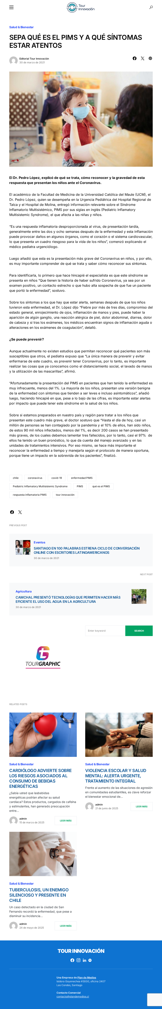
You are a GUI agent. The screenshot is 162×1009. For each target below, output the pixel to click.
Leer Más (66, 820)
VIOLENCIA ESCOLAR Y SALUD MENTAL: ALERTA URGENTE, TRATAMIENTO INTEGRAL (115, 776)
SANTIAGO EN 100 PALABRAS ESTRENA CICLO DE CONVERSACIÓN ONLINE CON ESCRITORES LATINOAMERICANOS (86, 550)
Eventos (39, 542)
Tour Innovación (81, 951)
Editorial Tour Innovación (34, 58)
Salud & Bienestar (21, 27)
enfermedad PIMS (82, 477)
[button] (11, 7)
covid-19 (56, 477)
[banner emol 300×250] (43, 658)
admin (23, 818)
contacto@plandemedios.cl (73, 996)
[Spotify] (90, 960)
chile (16, 477)
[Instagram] (78, 960)
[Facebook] (72, 960)
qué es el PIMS (101, 486)
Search (139, 630)
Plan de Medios (86, 977)
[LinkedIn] (84, 960)
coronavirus (35, 477)
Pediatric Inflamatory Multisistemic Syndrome (40, 486)
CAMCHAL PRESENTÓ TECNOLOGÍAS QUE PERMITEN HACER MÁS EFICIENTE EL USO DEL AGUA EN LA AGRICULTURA (68, 599)
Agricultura (24, 591)
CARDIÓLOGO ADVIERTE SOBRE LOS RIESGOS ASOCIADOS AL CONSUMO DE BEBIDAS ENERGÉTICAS (40, 778)
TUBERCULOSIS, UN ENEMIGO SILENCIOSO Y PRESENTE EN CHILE (38, 895)
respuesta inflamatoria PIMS (30, 494)
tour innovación (65, 494)
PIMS (80, 486)
